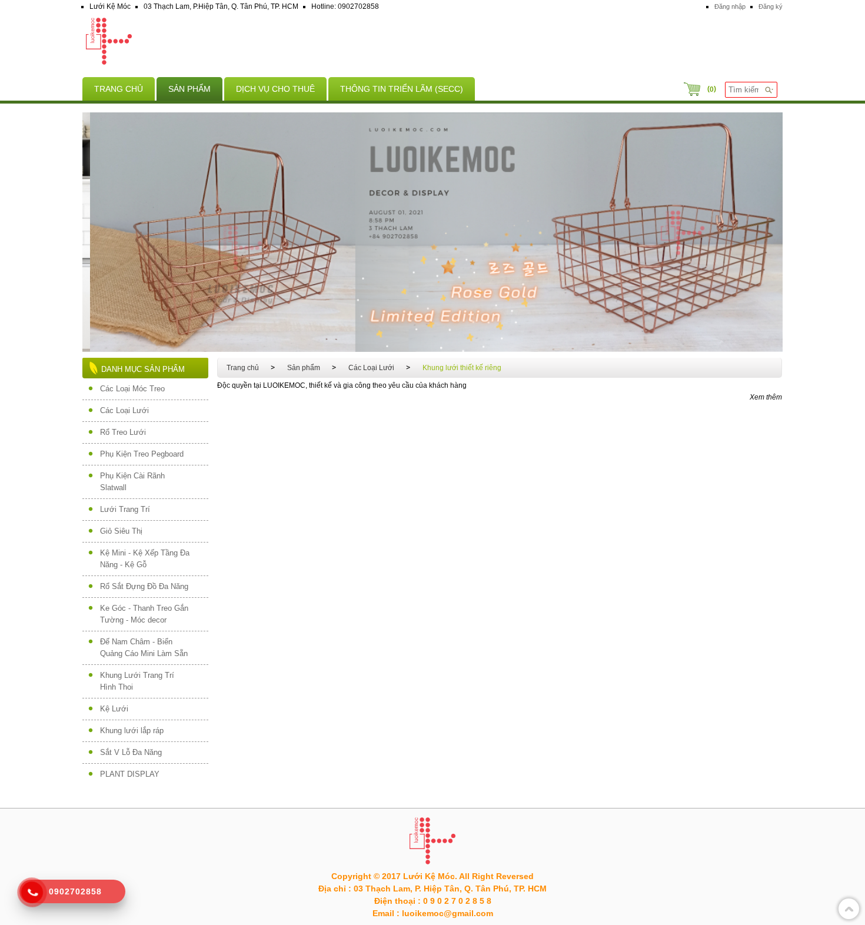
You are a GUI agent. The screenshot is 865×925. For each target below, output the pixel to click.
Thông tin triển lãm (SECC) (401, 89)
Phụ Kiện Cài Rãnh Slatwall (132, 481)
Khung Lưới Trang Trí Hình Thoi (137, 681)
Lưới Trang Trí (125, 509)
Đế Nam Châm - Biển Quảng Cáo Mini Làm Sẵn (144, 647)
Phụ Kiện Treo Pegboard (142, 454)
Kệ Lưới (114, 708)
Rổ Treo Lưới (123, 432)
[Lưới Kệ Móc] (432, 43)
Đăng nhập (730, 6)
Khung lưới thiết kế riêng (461, 368)
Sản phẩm (189, 89)
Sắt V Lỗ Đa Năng (131, 752)
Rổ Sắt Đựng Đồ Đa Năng (144, 586)
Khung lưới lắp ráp (132, 730)
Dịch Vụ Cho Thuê (275, 89)
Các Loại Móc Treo (132, 388)
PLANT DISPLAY (129, 774)
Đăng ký (770, 6)
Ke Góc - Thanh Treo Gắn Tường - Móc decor (144, 614)
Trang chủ (118, 89)
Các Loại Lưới (124, 410)
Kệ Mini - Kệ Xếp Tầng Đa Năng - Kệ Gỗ (144, 558)
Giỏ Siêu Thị (121, 531)
